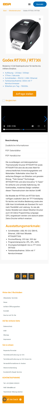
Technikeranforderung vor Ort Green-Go (17, 359)
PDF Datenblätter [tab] (13, 150)
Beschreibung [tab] (11, 140)
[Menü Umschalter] (29, 4)
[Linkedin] (31, 276)
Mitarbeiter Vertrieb (10, 298)
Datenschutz (7, 326)
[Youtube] (24, 276)
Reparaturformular (9, 350)
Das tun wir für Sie (9, 315)
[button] (40, 19)
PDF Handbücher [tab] (13, 155)
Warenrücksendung (10, 368)
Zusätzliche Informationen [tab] (17, 145)
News (5, 302)
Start (5, 11)
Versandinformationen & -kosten (14, 363)
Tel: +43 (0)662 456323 (11, 383)
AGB (4, 331)
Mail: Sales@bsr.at (9, 387)
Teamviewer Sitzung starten (13, 392)
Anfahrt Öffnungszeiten (11, 306)
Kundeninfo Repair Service (12, 372)
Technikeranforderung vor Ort (13, 355)
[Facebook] (17, 276)
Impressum (7, 339)
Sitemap (6, 335)
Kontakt (6, 311)
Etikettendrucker (15, 11)
